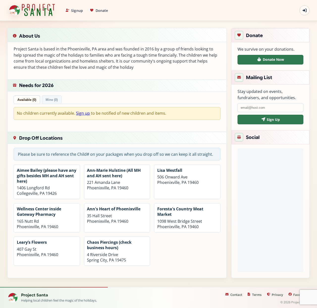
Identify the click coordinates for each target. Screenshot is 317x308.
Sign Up (273, 119)
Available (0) (26, 100)
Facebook (300, 294)
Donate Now (273, 59)
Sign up (83, 113)
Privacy (277, 294)
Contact (236, 294)
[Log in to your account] (304, 10)
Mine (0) (52, 100)
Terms (257, 294)
